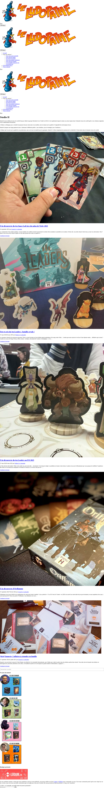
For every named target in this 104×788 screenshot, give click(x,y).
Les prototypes (9, 64)
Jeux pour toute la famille (12, 56)
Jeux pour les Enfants (11, 61)
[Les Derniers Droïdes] (16, 690)
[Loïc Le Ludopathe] (5, 702)
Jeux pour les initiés (11, 57)
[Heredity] (16, 736)
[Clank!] (5, 713)
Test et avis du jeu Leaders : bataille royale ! (17, 332)
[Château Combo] (16, 725)
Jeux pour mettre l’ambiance (13, 60)
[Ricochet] (16, 748)
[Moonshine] (16, 713)
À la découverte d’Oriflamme (11, 589)
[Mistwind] (16, 702)
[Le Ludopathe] (38, 48)
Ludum (55, 781)
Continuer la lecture (4, 235)
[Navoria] (5, 736)
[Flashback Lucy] (16, 758)
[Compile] (5, 690)
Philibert (61, 781)
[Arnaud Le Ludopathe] (5, 680)
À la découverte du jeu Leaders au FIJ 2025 (17, 460)
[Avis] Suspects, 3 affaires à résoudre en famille (18, 656)
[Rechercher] (15, 787)
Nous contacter (6, 66)
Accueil (5, 53)
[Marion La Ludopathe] (5, 748)
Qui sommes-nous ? (8, 65)
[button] (1, 24)
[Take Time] (16, 680)
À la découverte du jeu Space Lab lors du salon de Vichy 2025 (24, 226)
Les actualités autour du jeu (12, 62)
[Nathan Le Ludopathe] (5, 725)
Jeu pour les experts (11, 58)
